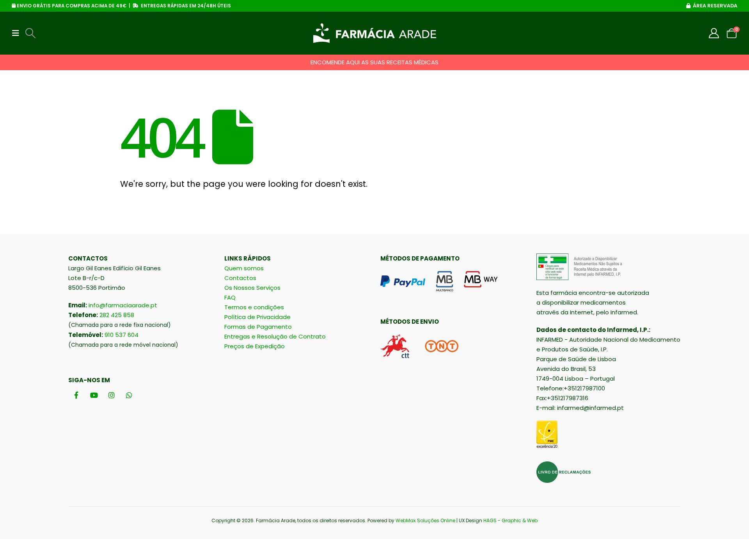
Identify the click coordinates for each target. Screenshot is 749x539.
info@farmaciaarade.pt (123, 305)
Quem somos (244, 268)
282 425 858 (116, 315)
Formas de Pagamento (258, 327)
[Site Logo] (374, 33)
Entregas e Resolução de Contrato (275, 336)
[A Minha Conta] (714, 33)
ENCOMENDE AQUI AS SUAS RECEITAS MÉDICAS (374, 62)
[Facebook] (76, 395)
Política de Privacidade (257, 317)
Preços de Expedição (254, 346)
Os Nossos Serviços (252, 288)
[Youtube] (94, 395)
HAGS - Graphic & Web (510, 520)
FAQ (230, 297)
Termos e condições (254, 307)
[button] (18, 33)
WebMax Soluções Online (425, 520)
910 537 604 (121, 335)
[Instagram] (111, 395)
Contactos (240, 278)
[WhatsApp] (129, 395)
